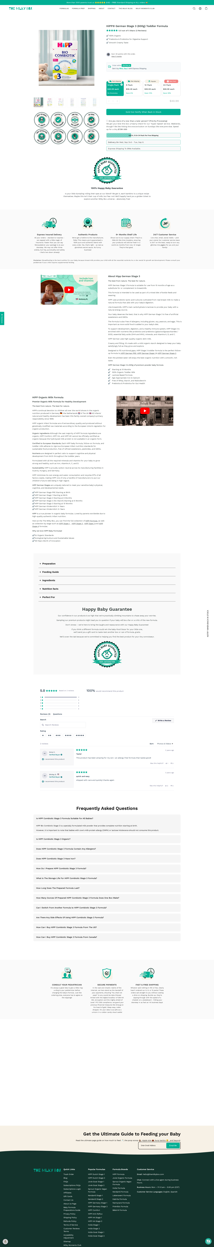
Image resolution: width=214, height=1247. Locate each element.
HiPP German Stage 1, (146, 353)
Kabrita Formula (120, 1199)
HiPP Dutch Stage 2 (96, 1178)
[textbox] (63, 725)
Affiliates (67, 1193)
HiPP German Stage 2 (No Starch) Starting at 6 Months (58, 501)
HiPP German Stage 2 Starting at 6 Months (53, 498)
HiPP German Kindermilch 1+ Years (49, 506)
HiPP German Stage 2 (167, 353)
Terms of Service (71, 1225)
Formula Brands (120, 1169)
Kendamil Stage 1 (95, 1195)
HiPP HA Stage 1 (95, 1217)
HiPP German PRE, (128, 353)
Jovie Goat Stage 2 (96, 1185)
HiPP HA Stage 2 (95, 1221)
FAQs (66, 1182)
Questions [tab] (57, 714)
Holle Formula (119, 1188)
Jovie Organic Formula (122, 1178)
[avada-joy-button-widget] (5, 1241)
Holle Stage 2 (94, 1228)
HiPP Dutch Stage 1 (96, 1174)
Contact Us (68, 1200)
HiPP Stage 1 (64, 524)
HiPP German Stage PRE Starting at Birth (52, 492)
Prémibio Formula (120, 1206)
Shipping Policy (70, 1217)
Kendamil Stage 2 (95, 1199)
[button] (126, 30)
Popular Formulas (96, 1169)
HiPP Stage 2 (77, 524)
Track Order (69, 1174)
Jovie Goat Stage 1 (96, 1182)
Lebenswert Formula (122, 1195)
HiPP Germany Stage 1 (97, 1203)
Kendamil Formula (120, 1192)
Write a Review (165, 721)
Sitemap (67, 1241)
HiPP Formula (91, 521)
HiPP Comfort (94, 1210)
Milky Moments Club (72, 1245)
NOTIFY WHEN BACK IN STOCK (208, 623)
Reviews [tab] (45, 714)
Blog (65, 1178)
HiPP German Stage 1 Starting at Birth (51, 495)
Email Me (173, 1145)
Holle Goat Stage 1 (96, 1232)
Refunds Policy (70, 1221)
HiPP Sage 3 (89, 524)
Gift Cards (68, 1196)
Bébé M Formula (120, 1210)
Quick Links (69, 1169)
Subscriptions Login (72, 1189)
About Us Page (70, 1204)
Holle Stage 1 (93, 1225)
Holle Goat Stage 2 (96, 1236)
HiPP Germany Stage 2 (97, 1206)
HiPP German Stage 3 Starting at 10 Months (53, 503)
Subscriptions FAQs (72, 1185)
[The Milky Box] (21, 8)
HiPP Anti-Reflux (95, 1214)
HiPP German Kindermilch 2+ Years (50, 509)
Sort (152, 744)
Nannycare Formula (121, 1203)
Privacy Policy (69, 1214)
